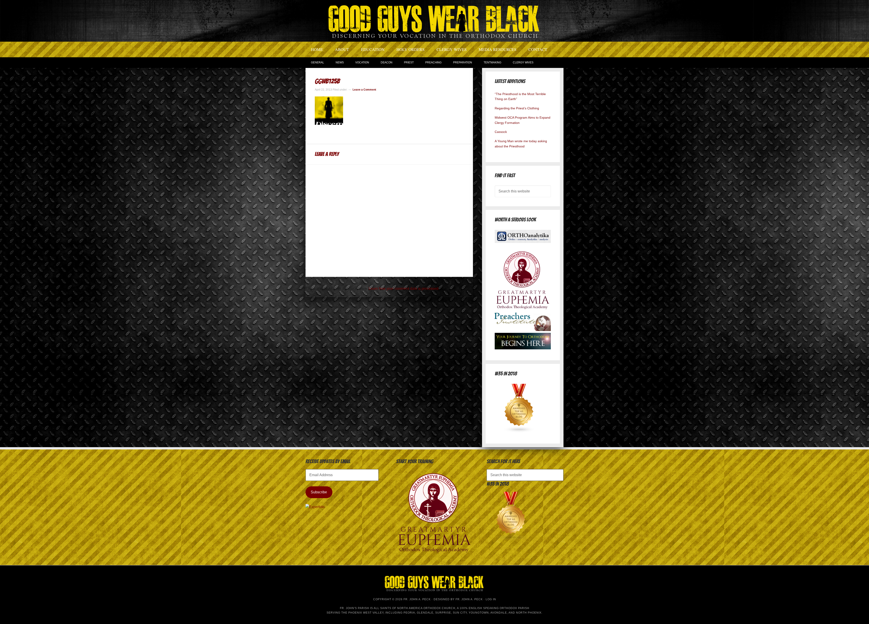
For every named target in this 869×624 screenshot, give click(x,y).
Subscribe (319, 492)
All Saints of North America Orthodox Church (414, 608)
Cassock (501, 132)
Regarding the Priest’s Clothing (517, 108)
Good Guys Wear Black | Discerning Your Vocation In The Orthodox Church (434, 20)
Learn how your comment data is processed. (404, 288)
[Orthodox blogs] (519, 431)
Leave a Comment (364, 89)
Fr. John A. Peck (469, 599)
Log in (491, 599)
